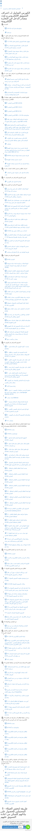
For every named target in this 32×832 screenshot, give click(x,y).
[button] (1, 1)
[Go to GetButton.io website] (28, 830)
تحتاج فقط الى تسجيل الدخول (10, 825)
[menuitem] (1, 4)
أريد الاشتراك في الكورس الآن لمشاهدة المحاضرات (16, 827)
